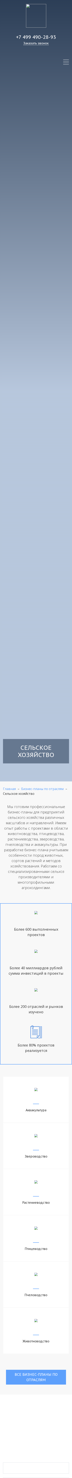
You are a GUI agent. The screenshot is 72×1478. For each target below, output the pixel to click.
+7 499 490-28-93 (36, 37)
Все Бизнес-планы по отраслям (36, 1377)
